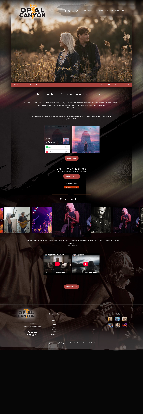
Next (139, 220)
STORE (111, 11)
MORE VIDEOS (71, 287)
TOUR (106, 11)
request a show (72, 187)
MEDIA (117, 11)
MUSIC (95, 11)
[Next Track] (18, 85)
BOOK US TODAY (71, 176)
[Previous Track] (15, 85)
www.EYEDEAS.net (91, 343)
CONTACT (123, 11)
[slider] (125, 85)
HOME (84, 11)
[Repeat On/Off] (109, 85)
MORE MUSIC (71, 158)
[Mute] (116, 85)
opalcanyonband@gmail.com (32, 326)
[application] (71, 85)
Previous (3, 220)
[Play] (16, 85)
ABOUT (90, 11)
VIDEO (101, 11)
